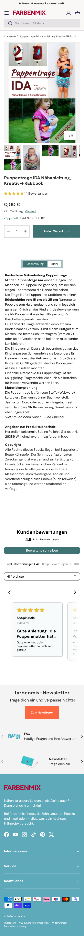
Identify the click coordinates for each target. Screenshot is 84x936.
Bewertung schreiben (42, 550)
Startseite (10, 36)
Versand (30, 211)
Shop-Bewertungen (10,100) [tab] (60, 564)
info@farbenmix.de (54, 436)
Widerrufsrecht (59, 922)
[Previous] (10, 593)
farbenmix (19, 916)
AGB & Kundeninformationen (34, 922)
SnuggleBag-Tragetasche (24, 378)
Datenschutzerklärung (15, 926)
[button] (77, 13)
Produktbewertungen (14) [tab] (22, 564)
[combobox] (42, 23)
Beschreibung (35, 264)
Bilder (54, 264)
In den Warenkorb (56, 231)
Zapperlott (11, 218)
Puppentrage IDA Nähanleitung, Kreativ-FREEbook (48, 36)
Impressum (10, 922)
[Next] (73, 593)
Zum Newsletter (42, 712)
